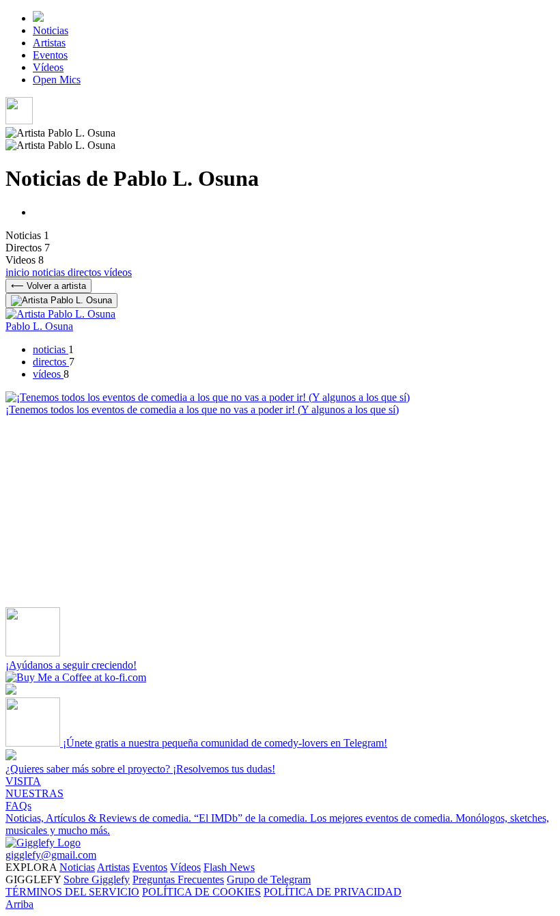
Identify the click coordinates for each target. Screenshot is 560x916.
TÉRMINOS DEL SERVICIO (72, 892)
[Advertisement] (280, 511)
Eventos (50, 55)
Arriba (19, 904)
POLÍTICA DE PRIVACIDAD (333, 892)
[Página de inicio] (38, 18)
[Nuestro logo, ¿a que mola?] (43, 842)
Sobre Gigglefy (97, 879)
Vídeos (48, 67)
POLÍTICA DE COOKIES (201, 892)
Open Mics (57, 79)
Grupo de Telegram (269, 879)
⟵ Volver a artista (48, 286)
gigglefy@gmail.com (50, 855)
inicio (18, 272)
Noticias (50, 30)
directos (86, 272)
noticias (50, 272)
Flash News (229, 867)
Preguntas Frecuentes (178, 879)
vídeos (118, 272)
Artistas (49, 42)
